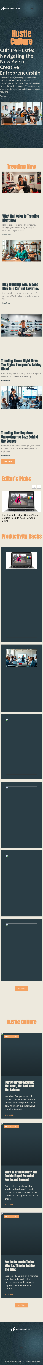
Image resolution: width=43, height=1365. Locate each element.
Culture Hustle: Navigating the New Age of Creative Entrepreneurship (20, 61)
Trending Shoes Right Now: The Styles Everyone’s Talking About (21, 365)
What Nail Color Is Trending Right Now (20, 218)
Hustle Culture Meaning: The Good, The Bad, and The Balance (20, 1086)
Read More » (4, 96)
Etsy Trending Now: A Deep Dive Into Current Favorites (20, 286)
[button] (32, 8)
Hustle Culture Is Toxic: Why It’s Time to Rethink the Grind (20, 1265)
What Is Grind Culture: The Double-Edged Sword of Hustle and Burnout (21, 1176)
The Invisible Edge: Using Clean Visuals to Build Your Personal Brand (20, 518)
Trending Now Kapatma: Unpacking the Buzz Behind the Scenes (19, 437)
